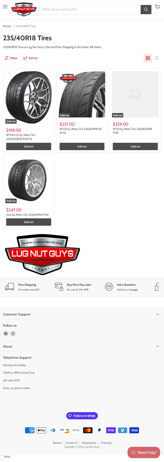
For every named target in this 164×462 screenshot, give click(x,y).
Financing (106, 442)
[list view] (156, 58)
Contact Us (72, 442)
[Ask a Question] (130, 287)
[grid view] (147, 58)
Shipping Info (89, 442)
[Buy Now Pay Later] (80, 287)
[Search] (146, 9)
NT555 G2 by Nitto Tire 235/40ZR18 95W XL (20, 137)
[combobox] (90, 9)
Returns (57, 442)
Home (7, 26)
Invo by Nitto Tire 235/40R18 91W (27, 215)
